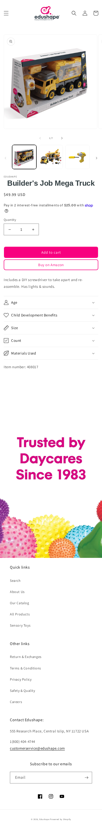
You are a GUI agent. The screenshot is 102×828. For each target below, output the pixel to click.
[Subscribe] (86, 777)
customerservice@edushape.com (37, 748)
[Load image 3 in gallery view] (77, 157)
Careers (16, 702)
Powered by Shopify (60, 819)
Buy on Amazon (51, 264)
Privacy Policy (20, 679)
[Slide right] (61, 138)
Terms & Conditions (25, 668)
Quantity (10, 220)
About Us (17, 592)
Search (15, 580)
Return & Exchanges (26, 656)
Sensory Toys (20, 625)
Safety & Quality (22, 690)
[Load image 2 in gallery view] (51, 157)
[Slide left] (40, 138)
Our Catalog (19, 603)
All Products (20, 614)
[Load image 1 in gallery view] (24, 157)
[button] (6, 13)
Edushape (44, 819)
